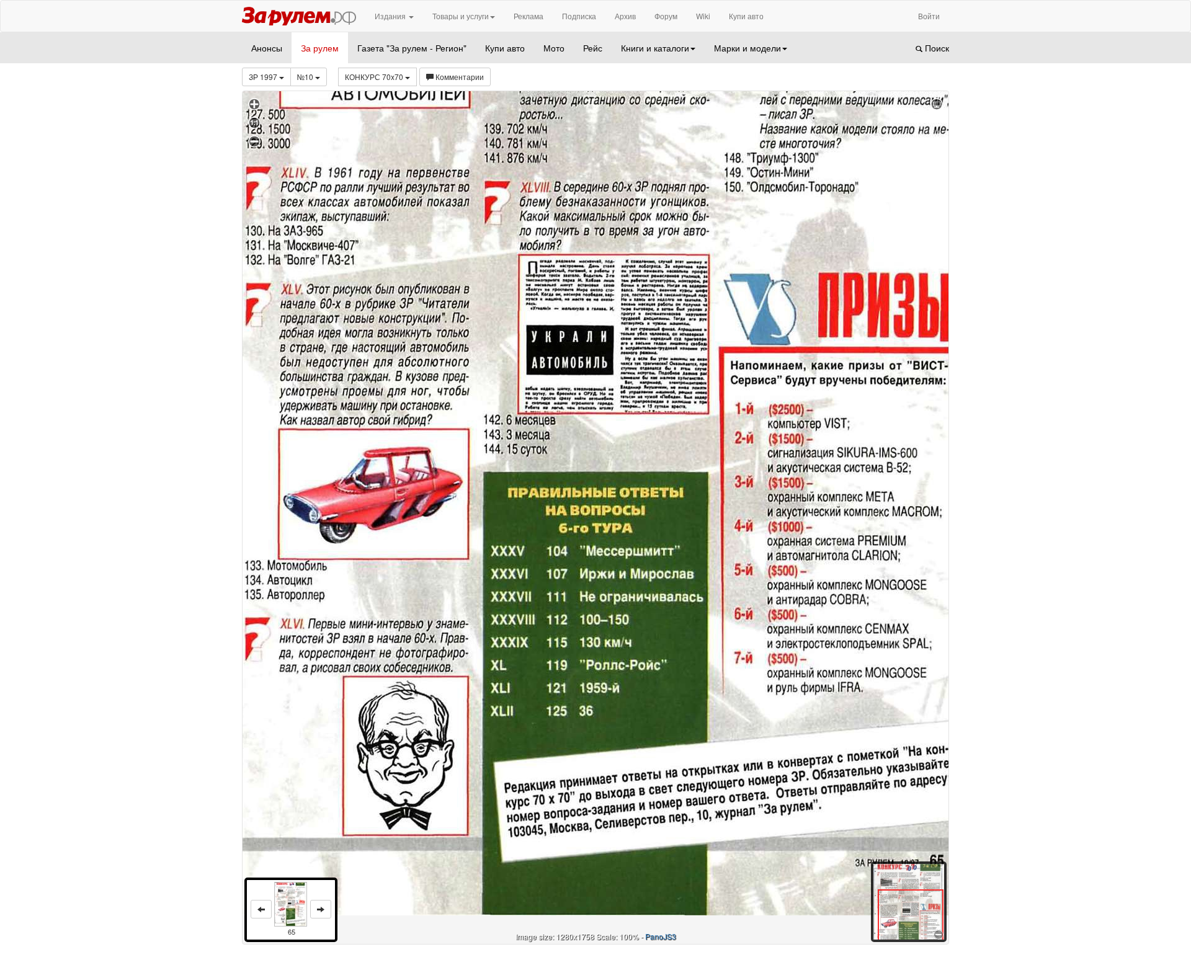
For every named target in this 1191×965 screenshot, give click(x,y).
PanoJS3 (660, 936)
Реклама (528, 16)
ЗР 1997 (264, 76)
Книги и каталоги (655, 48)
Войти (929, 16)
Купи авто (746, 16)
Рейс (592, 48)
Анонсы (266, 48)
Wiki (703, 16)
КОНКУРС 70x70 (375, 76)
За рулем (320, 48)
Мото (553, 48)
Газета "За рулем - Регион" (411, 48)
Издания (391, 16)
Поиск (935, 48)
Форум (665, 16)
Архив (625, 16)
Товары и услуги (460, 16)
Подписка (579, 16)
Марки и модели (747, 48)
